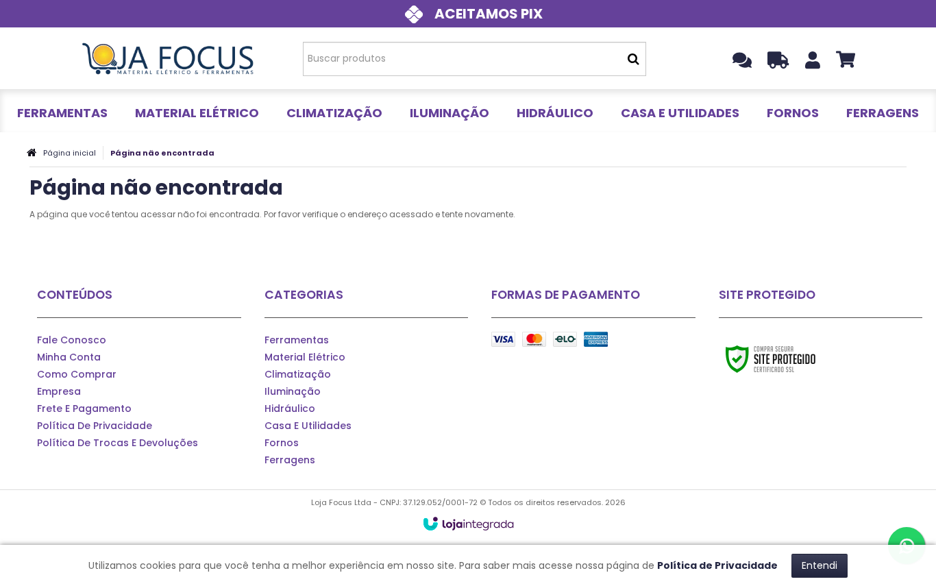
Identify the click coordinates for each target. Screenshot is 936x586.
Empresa (59, 391)
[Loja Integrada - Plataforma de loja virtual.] (468, 524)
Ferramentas (296, 340)
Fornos (281, 443)
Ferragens (289, 460)
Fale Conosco (71, 340)
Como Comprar (76, 374)
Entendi (819, 565)
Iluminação (292, 391)
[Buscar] (633, 59)
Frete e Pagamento (84, 408)
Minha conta (69, 357)
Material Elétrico (304, 357)
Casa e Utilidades (308, 425)
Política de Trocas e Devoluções (117, 443)
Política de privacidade (94, 425)
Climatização (297, 374)
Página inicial (69, 152)
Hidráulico (289, 408)
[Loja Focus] (167, 58)
